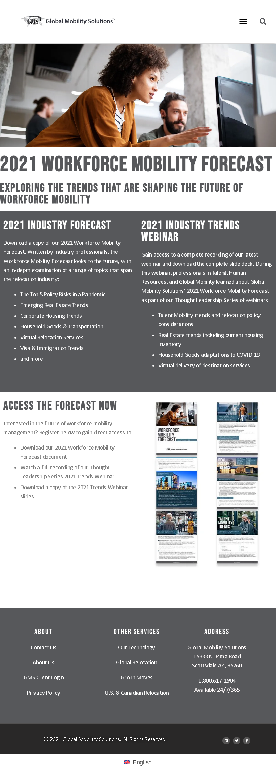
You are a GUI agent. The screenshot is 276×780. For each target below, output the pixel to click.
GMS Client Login (44, 677)
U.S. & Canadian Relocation (137, 692)
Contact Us (43, 647)
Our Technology (136, 647)
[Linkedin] (226, 740)
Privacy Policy (43, 692)
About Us (43, 662)
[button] (243, 21)
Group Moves (136, 677)
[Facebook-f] (246, 740)
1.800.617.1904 (216, 680)
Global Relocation (136, 662)
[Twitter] (236, 740)
